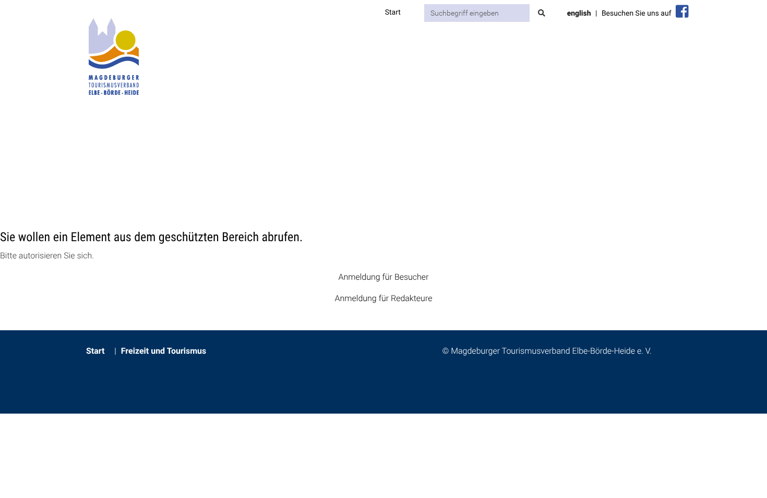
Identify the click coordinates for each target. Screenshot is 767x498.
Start (393, 12)
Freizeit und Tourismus (164, 351)
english (579, 13)
